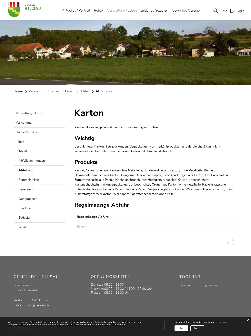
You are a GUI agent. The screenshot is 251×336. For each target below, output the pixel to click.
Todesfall (25, 217)
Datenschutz (188, 285)
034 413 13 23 (38, 300)
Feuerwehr (26, 189)
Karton (81, 226)
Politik (98, 10)
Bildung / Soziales (154, 10)
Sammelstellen (29, 179)
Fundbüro (25, 208)
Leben (20, 141)
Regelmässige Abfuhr (92, 216)
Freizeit (21, 227)
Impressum (209, 285)
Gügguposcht (28, 198)
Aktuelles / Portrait (76, 10)
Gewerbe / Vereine (186, 10)
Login (240, 11)
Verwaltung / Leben (122, 10)
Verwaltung (24, 122)
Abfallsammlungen (32, 160)
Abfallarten (37, 170)
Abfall (23, 151)
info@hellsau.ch (38, 305)
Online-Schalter (26, 132)
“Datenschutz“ (119, 324)
